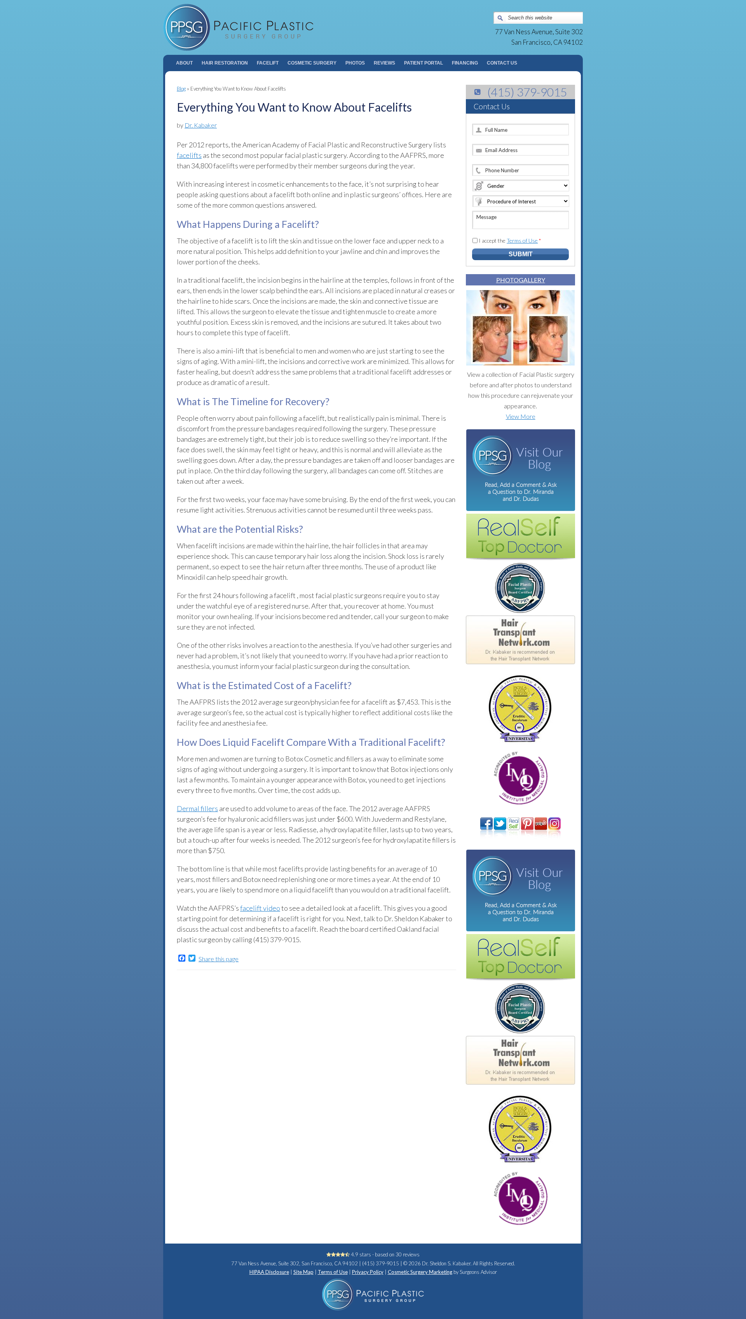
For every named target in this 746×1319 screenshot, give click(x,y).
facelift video (260, 908)
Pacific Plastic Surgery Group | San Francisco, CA (268, 27)
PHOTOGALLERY (520, 279)
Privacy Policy (367, 1272)
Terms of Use (522, 240)
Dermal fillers (197, 808)
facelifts (189, 155)
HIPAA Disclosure (269, 1272)
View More (520, 416)
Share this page (219, 958)
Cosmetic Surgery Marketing (420, 1272)
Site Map (303, 1272)
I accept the (510, 240)
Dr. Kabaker (201, 125)
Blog (181, 89)
